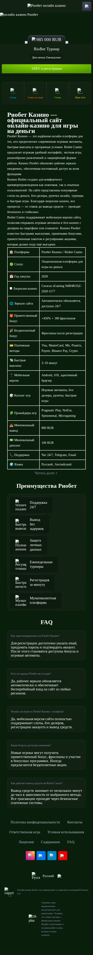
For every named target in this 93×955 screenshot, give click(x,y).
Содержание (50, 842)
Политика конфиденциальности (35, 822)
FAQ (70, 842)
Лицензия (26, 842)
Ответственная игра (24, 832)
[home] (47, 6)
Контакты (74, 822)
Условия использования (65, 832)
